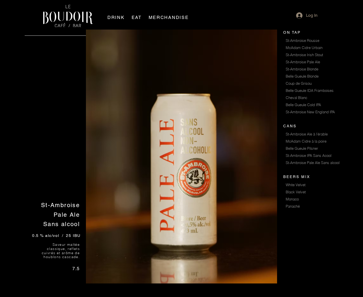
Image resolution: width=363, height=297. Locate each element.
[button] (116, 17)
